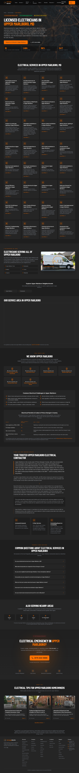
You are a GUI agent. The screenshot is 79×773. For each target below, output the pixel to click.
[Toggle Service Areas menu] (30, 2)
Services (21, 2)
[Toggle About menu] (41, 2)
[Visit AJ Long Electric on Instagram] (5, 747)
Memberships (33, 745)
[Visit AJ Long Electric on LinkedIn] (7, 747)
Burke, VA (51, 745)
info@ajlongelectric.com (72, 746)
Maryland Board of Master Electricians (64, 438)
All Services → (24, 765)
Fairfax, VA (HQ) (52, 743)
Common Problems (62, 745)
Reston (41, 752)
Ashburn (41, 756)
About (40, 2)
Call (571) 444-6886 (35, 344)
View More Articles (39, 722)
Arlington (41, 743)
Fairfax (41, 747)
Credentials (33, 743)
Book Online (71, 3)
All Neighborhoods (43, 741)
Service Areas (27, 3)
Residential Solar (25, 744)
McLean (41, 750)
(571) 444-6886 (36, 42)
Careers (32, 747)
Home (16, 2)
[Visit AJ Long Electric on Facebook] (4, 747)
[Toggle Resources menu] (54, 2)
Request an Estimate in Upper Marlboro (16, 42)
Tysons (41, 754)
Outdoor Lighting (25, 755)
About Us (32, 741)
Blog (59, 750)
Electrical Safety (61, 747)
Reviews (46, 2)
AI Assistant (35, 3)
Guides (60, 743)
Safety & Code (24, 762)
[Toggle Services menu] (23, 2)
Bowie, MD (51, 747)
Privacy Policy (61, 756)
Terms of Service (62, 758)
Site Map (60, 754)
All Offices (51, 741)
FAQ (59, 741)
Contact (58, 2)
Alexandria (42, 745)
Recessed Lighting (25, 753)
